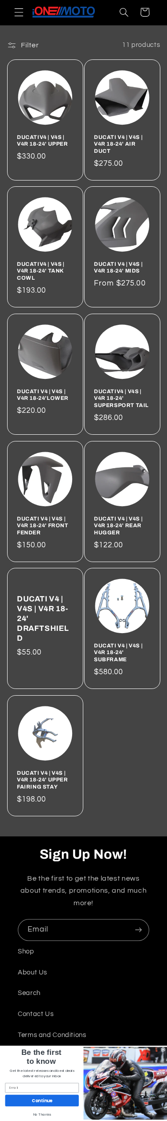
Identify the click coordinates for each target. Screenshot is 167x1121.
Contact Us (35, 1014)
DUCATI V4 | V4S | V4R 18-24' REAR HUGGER (118, 525)
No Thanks (42, 1114)
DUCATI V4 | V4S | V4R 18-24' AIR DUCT (118, 144)
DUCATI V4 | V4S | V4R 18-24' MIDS (118, 267)
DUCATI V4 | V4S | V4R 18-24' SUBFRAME (118, 652)
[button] (18, 12)
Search (29, 993)
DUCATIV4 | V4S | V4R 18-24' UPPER (42, 140)
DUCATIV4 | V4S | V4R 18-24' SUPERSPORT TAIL (121, 398)
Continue (42, 1101)
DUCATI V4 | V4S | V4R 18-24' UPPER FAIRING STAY (42, 780)
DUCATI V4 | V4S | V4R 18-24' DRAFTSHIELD (43, 618)
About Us (32, 972)
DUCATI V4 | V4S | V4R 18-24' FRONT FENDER (43, 525)
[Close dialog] (163, 1049)
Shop (26, 951)
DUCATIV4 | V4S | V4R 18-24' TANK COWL (41, 271)
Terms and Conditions (52, 1035)
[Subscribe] (138, 930)
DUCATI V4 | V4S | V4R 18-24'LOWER (43, 395)
